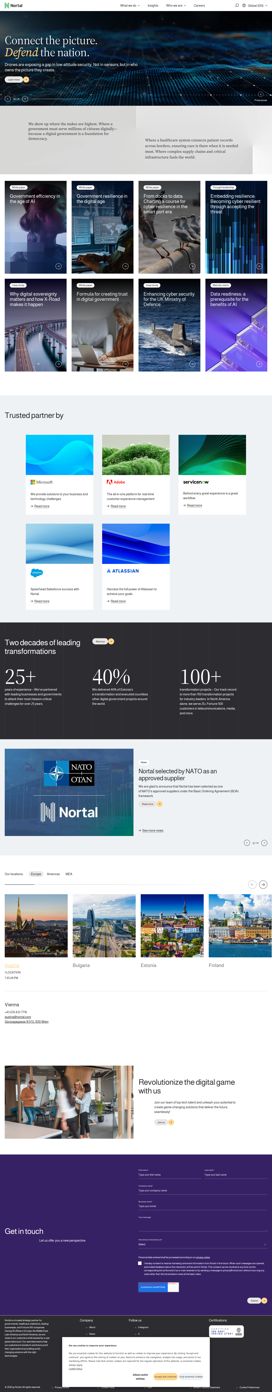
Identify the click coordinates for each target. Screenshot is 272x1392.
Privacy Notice (61, 1387)
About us (100, 641)
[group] (36, 938)
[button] (237, 5)
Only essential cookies (191, 1376)
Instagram (143, 1327)
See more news (152, 830)
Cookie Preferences (249, 1387)
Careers (199, 5)
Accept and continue (165, 1376)
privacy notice (203, 1257)
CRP (149, 1387)
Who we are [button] (174, 5)
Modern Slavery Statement (206, 1387)
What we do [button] (128, 5)
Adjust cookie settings (140, 1376)
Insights (153, 5)
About (92, 1327)
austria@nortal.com (18, 1017)
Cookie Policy (75, 1368)
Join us (161, 1122)
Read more (41, 506)
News (92, 1334)
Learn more (14, 79)
